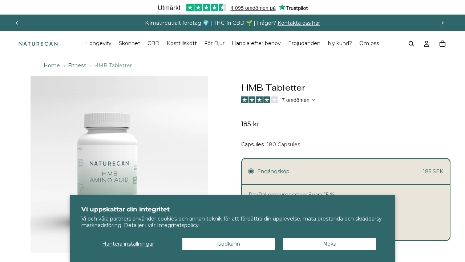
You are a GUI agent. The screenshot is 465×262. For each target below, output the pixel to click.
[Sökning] (411, 44)
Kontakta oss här (299, 23)
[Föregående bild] (17, 23)
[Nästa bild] (442, 23)
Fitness (77, 65)
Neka (329, 244)
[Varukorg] (442, 44)
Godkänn (228, 244)
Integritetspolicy (178, 225)
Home (52, 65)
